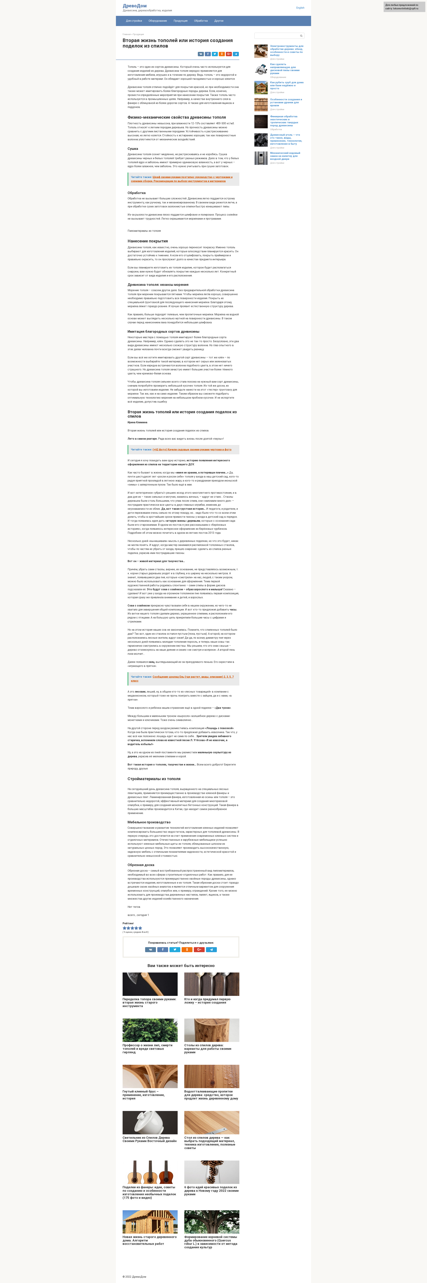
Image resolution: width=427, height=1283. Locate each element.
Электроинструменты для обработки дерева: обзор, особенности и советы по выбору (286, 51)
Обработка (201, 20)
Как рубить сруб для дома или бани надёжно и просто (287, 85)
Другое (219, 20)
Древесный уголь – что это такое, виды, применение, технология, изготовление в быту (286, 139)
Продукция (180, 20)
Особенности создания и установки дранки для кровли (286, 102)
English (300, 7)
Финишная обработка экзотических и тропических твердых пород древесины (284, 121)
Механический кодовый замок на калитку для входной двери (285, 156)
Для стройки (134, 20)
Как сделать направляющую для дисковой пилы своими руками (285, 69)
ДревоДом (135, 6)
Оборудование (158, 20)
